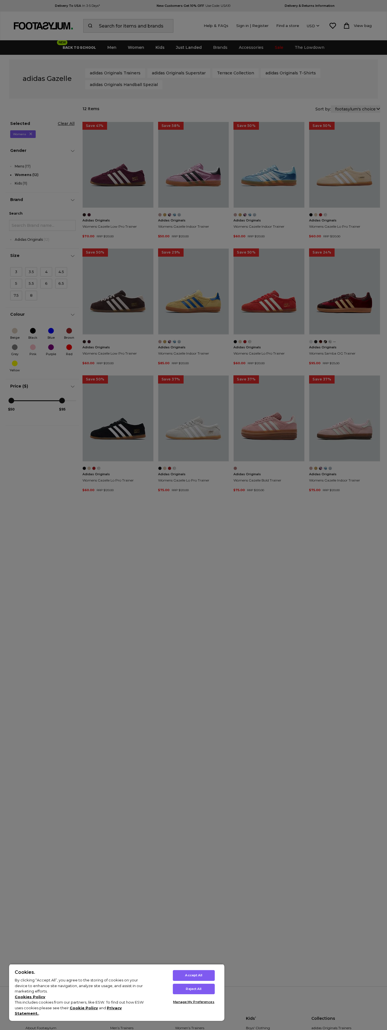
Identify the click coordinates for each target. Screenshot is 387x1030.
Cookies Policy (30, 997)
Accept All (193, 975)
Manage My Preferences (193, 1002)
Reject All (193, 989)
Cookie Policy (84, 1008)
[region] (116, 992)
